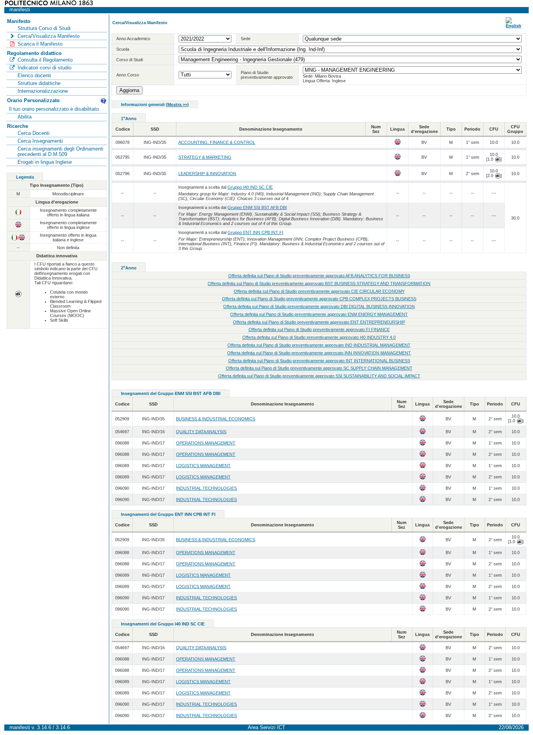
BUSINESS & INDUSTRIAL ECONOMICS (215, 418)
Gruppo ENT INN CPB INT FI (255, 232)
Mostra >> (177, 104)
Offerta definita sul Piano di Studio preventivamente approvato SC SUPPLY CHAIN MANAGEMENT (319, 368)
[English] (513, 25)
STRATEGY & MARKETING (204, 157)
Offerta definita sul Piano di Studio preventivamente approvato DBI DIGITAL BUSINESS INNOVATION (319, 306)
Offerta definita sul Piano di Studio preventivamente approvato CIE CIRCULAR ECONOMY (319, 291)
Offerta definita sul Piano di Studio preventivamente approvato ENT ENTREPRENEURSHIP (319, 322)
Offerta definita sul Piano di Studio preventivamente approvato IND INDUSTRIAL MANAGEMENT (318, 345)
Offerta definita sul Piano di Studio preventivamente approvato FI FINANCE (319, 329)
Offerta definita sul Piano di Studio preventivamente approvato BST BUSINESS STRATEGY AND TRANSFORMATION (319, 283)
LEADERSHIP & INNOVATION (207, 173)
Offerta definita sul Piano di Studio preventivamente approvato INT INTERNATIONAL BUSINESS (319, 360)
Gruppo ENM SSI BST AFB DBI (257, 207)
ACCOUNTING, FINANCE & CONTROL (216, 142)
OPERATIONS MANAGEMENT (205, 443)
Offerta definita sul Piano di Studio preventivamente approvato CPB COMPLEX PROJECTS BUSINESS (319, 298)
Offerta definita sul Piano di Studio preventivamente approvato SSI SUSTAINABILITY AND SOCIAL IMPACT (319, 376)
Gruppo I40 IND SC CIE (250, 187)
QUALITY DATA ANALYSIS (201, 431)
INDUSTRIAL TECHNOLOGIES (206, 488)
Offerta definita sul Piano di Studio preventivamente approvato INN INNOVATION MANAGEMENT (319, 353)
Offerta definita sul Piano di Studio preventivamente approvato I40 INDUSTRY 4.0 (319, 337)
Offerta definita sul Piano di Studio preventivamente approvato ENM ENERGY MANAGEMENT (319, 314)
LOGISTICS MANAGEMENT (203, 465)
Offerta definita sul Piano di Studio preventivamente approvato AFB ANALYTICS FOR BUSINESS (319, 275)
